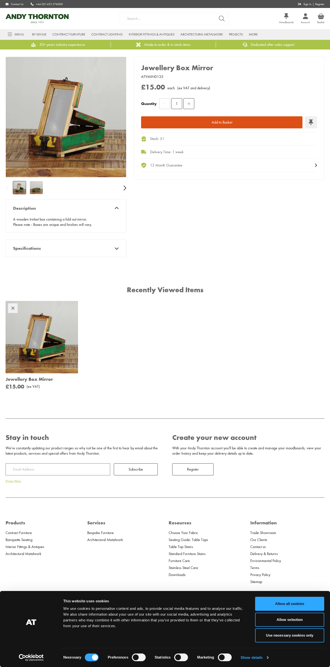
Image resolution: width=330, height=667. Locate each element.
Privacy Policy (13, 481)
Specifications (27, 248)
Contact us (258, 547)
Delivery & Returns (264, 554)
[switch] (139, 657)
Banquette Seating (19, 540)
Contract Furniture (68, 34)
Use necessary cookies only (290, 635)
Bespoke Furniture (100, 533)
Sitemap (256, 582)
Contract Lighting (107, 34)
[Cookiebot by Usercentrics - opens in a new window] (31, 657)
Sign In (307, 4)
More (253, 34)
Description (24, 208)
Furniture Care (179, 561)
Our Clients (258, 540)
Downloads (177, 575)
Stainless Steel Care (183, 568)
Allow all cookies (289, 604)
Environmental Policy (265, 561)
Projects (236, 34)
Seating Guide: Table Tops (188, 540)
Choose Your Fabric (183, 533)
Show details (252, 657)
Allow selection (290, 620)
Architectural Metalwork (201, 34)
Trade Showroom (263, 533)
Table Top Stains (181, 547)
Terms (254, 568)
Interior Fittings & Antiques (151, 34)
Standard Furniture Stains (187, 554)
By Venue (39, 34)
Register (319, 4)
